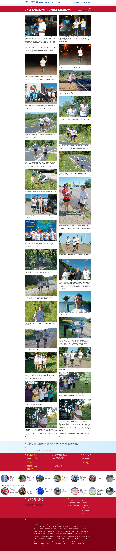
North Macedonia (81, 536)
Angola (49, 523)
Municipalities (72, 4)
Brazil (74, 524)
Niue (65, 536)
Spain (84, 541)
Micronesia (58, 534)
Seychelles (82, 540)
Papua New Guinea (42, 538)
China (50, 526)
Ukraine (82, 543)
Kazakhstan (67, 531)
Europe (70, 528)
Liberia (44, 533)
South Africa (68, 541)
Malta (35, 534)
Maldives (86, 533)
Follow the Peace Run (42, 4)
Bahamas (85, 523)
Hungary (36, 531)
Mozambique (37, 536)
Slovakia (49, 541)
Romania (36, 540)
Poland (58, 538)
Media (78, 4)
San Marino (55, 540)
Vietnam (54, 545)
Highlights (60, 2)
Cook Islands (61, 526)
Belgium (47, 524)
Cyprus (75, 526)
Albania (40, 523)
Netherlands (53, 536)
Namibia (43, 536)
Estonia (55, 528)
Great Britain (60, 529)
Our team (65, 4)
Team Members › (81, 10)
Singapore (43, 541)
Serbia (77, 540)
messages (74, 437)
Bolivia (52, 524)
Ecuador (41, 528)
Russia (40, 540)
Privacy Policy (85, 512)
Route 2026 (76, 2)
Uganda (77, 543)
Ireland (54, 531)
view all (112, 472)
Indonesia (50, 531)
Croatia (67, 526)
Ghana (54, 529)
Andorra (44, 523)
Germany (49, 529)
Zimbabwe (64, 545)
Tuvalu (72, 543)
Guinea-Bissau (84, 529)
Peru (54, 538)
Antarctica (54, 523)
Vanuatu (49, 545)
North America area (71, 536)
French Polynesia (42, 529)
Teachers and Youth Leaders (55, 4)
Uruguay (44, 545)
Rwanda (45, 540)
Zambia (59, 545)
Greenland (71, 529)
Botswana (69, 524)
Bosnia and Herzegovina (60, 524)
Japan (62, 531)
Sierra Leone (37, 541)
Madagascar (70, 533)
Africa (35, 523)
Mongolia (75, 534)
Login (90, 546)
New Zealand (60, 536)
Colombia (55, 526)
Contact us (68, 2)
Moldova (64, 534)
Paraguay (50, 538)
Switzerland (41, 543)
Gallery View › (88, 10)
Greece (65, 529)
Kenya (72, 531)
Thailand (53, 543)
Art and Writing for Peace (73, 505)
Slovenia (54, 541)
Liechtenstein (50, 533)
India (45, 531)
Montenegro (81, 534)
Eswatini (60, 528)
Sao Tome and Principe (65, 540)
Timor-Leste (58, 543)
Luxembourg (63, 533)
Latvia (35, 533)
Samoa (50, 540)
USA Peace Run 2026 (38, 519)
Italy (59, 531)
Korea (81, 531)
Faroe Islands (76, 528)
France (35, 529)
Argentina (60, 523)
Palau (35, 538)
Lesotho (40, 533)
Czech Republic (81, 526)
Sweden (36, 543)
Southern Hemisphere (77, 541)
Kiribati (77, 531)
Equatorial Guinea (49, 528)
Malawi (75, 533)
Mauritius (48, 534)
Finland (85, 528)
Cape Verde (41, 526)
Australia (75, 523)
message (70, 433)
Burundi (84, 524)
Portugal (63, 538)
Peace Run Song (85, 508)
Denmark (36, 528)
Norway (88, 536)
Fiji (81, 528)
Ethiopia (65, 528)
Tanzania (47, 543)
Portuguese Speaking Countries (73, 538)
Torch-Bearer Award (86, 4)
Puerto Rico (84, 538)
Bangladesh (36, 524)
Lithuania (57, 533)
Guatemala (77, 529)
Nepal (47, 536)
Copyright (84, 513)
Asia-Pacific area (67, 523)
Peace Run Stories (86, 507)
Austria (79, 523)
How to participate (50, 2)
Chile (46, 526)
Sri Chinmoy (85, 505)
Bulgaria (79, 524)
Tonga (64, 543)
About (41, 2)
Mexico (53, 534)
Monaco (69, 534)
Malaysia (80, 533)
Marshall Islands (41, 534)
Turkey (68, 543)
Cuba (71, 526)
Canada (35, 526)
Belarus (42, 524)
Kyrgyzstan (86, 531)
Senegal (72, 540)
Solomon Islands (60, 541)
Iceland (41, 531)
